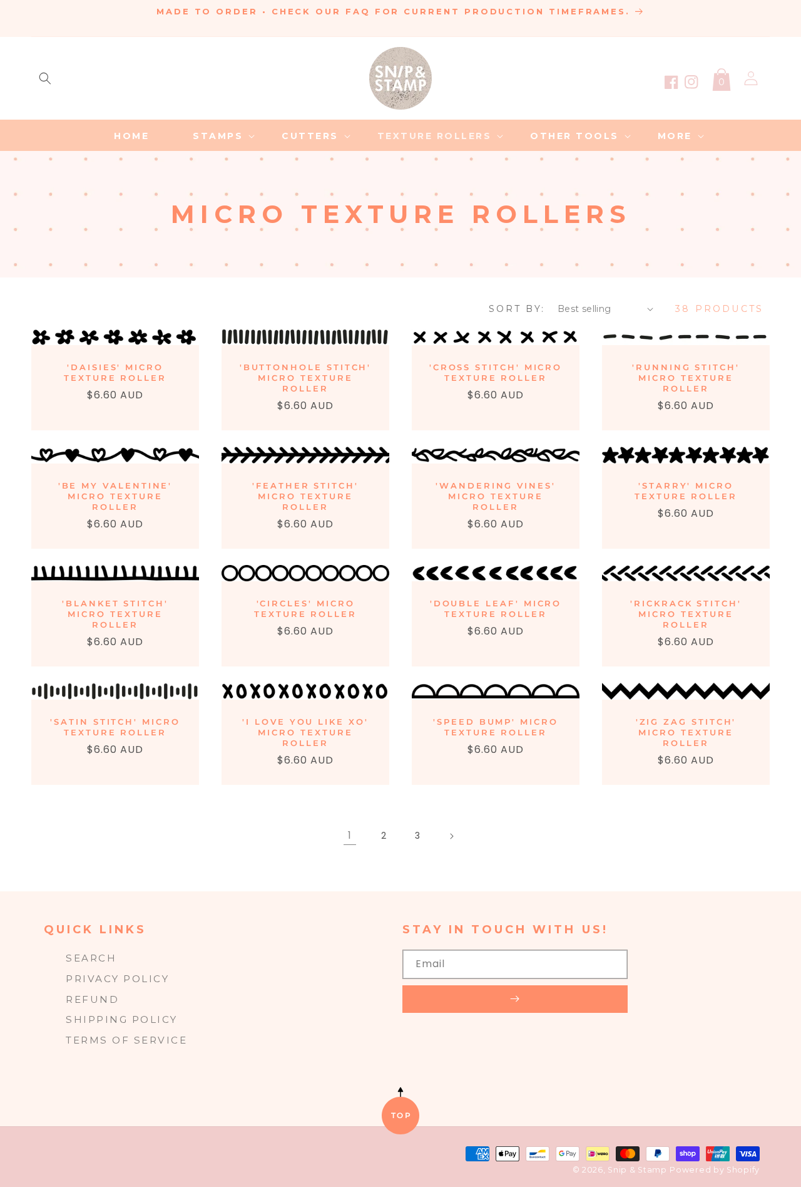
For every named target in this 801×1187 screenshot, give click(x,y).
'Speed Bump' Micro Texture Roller (495, 727)
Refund (92, 999)
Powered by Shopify (715, 1169)
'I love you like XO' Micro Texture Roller (305, 732)
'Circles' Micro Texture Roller (305, 608)
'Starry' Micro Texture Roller (686, 490)
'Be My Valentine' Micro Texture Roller (115, 496)
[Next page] (451, 836)
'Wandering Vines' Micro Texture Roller (496, 496)
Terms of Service (126, 1040)
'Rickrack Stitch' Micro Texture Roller (686, 614)
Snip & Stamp (637, 1169)
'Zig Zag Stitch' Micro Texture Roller (686, 732)
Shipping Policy (122, 1019)
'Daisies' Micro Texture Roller (115, 372)
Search (91, 958)
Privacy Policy (117, 979)
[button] (45, 78)
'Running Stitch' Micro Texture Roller (686, 377)
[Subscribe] (515, 999)
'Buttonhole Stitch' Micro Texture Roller (306, 377)
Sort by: (517, 308)
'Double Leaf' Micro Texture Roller (496, 608)
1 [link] (350, 835)
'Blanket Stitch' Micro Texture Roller (115, 614)
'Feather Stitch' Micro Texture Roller (305, 496)
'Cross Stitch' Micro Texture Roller (496, 372)
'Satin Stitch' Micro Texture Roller (115, 727)
